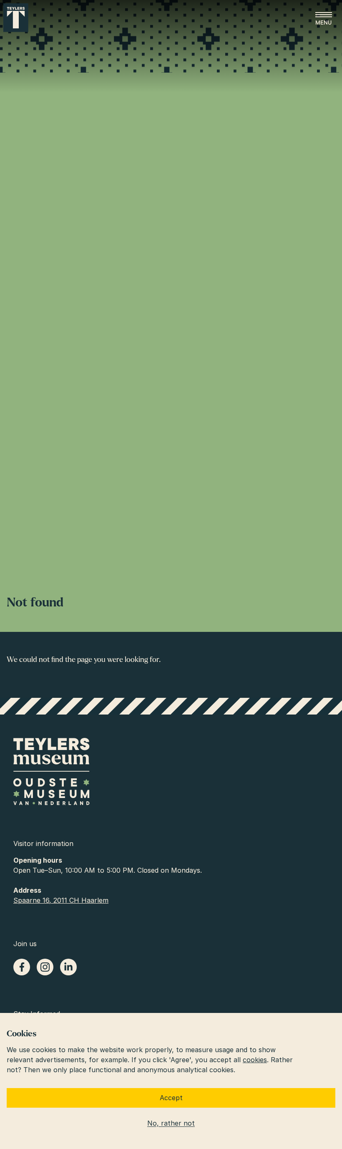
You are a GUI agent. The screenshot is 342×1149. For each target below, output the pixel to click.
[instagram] (45, 967)
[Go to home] (15, 17)
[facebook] (21, 967)
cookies (255, 1060)
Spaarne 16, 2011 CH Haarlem (60, 900)
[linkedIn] (68, 967)
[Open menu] (323, 18)
